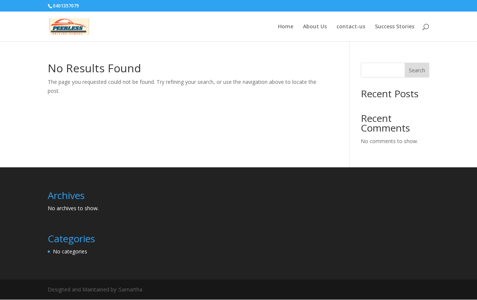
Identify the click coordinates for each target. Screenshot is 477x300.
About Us (315, 27)
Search (417, 70)
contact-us (351, 27)
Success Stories (394, 27)
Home (285, 27)
